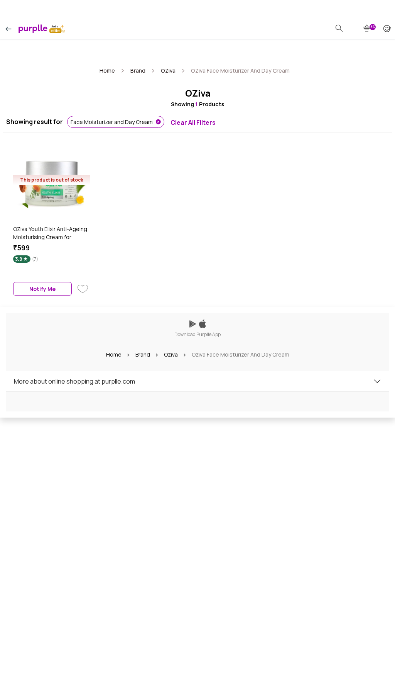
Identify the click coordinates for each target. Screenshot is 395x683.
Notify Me (42, 288)
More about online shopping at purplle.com (74, 381)
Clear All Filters (193, 122)
